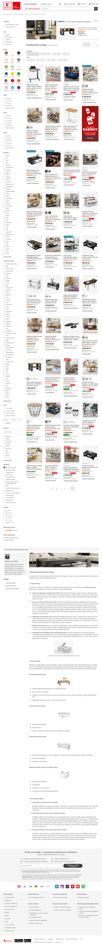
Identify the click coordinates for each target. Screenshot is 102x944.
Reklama (95, 20)
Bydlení (8, 912)
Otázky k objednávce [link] (35, 910)
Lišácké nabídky (10, 897)
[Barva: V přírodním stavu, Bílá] (86, 337)
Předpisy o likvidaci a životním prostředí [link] (43, 942)
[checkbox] (12, 25)
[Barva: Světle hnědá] (83, 379)
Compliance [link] (50, 939)
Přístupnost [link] (58, 942)
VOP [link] (81, 939)
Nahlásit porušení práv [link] (36, 923)
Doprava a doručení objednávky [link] (38, 920)
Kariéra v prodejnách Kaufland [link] (63, 907)
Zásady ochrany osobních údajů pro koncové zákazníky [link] (88, 916)
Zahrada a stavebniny (11, 903)
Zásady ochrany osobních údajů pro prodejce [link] (88, 912)
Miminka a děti (10, 909)
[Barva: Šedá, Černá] (46, 296)
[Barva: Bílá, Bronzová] (31, 379)
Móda (7, 915)
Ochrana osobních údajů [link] (71, 939)
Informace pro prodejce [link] (61, 897)
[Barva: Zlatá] (49, 171)
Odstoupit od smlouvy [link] (36, 917)
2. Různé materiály (10, 586)
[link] (46, 4)
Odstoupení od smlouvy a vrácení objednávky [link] (39, 913)
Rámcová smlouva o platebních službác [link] (87, 907)
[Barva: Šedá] (31, 296)
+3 (37, 379)
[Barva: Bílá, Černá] (49, 296)
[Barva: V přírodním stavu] (86, 296)
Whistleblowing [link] (59, 939)
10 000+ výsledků (52, 45)
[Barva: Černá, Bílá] (64, 213)
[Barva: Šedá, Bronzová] (27, 379)
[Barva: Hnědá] (86, 86)
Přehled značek (10, 930)
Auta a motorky (10, 924)
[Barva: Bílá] (83, 86)
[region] (62, 29)
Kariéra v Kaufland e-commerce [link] (63, 910)
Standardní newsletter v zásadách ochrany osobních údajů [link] (34, 871)
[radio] (12, 98)
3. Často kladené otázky (12, 589)
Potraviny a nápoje (10, 927)
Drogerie (8, 918)
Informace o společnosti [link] (39, 939)
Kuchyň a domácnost (11, 906)
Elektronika (8, 900)
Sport (7, 921)
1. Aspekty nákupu (10, 583)
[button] (32, 54)
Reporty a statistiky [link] (84, 897)
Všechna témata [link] (34, 907)
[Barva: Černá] (86, 379)
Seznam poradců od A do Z (37, 897)
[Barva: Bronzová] (46, 171)
